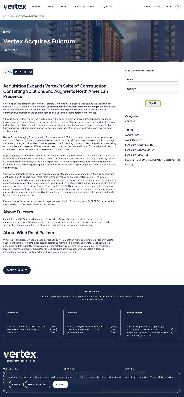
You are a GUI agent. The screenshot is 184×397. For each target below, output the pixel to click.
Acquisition (132, 134)
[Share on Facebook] (21, 72)
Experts (90, 6)
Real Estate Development (140, 149)
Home (6, 16)
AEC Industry (133, 139)
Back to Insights (17, 270)
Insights (104, 6)
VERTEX (129, 165)
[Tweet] (16, 72)
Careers (147, 6)
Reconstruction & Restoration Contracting (152, 159)
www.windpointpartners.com (62, 251)
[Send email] (30, 72)
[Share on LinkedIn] (25, 72)
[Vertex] (15, 6)
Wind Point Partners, (44, 103)
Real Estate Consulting (139, 144)
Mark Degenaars (11, 155)
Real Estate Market (136, 154)
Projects (65, 6)
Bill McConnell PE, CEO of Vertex (51, 122)
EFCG (97, 201)
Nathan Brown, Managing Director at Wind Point (27, 137)
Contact (168, 6)
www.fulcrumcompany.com (78, 225)
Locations (158, 6)
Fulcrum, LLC (10, 106)
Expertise (36, 6)
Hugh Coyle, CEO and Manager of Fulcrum (73, 186)
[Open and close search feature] (178, 6)
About (78, 6)
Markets (50, 6)
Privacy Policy (166, 377)
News (6, 31)
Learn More (53, 329)
